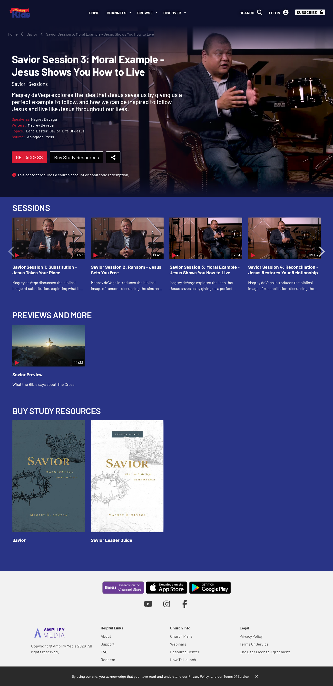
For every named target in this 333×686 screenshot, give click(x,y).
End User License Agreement (265, 651)
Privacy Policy (251, 636)
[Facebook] (185, 603)
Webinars (178, 644)
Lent (30, 131)
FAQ (104, 651)
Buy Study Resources (76, 157)
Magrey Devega (44, 119)
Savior (54, 131)
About (106, 636)
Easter (42, 131)
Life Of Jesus (73, 131)
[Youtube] (148, 603)
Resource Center (184, 651)
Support (108, 644)
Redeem (108, 659)
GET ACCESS (29, 157)
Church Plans (181, 636)
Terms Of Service (254, 644)
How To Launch (183, 659)
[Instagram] (166, 603)
